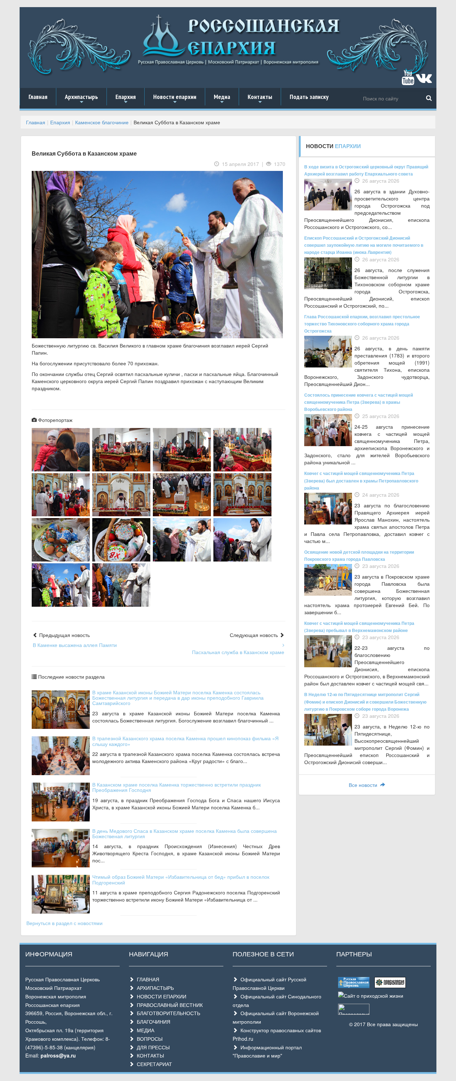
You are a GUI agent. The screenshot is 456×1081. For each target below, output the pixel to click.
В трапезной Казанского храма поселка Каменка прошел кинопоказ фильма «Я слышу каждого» (185, 741)
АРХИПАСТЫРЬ (154, 987)
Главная (37, 97)
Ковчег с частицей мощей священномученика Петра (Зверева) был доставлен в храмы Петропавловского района (361, 480)
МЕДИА (144, 1030)
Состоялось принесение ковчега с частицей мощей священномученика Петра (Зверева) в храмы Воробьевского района (358, 402)
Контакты (260, 99)
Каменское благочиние (102, 122)
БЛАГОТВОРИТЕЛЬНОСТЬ (167, 1013)
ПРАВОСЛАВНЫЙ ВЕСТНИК (168, 1004)
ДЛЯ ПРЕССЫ (152, 1047)
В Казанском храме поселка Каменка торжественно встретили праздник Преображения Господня (176, 787)
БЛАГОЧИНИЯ (152, 1021)
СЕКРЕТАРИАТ (153, 1063)
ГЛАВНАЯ (146, 979)
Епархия (125, 99)
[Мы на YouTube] (407, 80)
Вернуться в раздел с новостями (64, 922)
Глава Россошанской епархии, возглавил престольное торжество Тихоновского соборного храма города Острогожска (362, 323)
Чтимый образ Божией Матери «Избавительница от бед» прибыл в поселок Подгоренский (180, 879)
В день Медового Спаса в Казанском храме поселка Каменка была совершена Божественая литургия (184, 833)
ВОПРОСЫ (148, 1038)
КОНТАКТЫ (149, 1055)
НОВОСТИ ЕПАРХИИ (160, 996)
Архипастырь (81, 99)
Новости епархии (174, 99)
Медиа (222, 99)
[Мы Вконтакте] (424, 80)
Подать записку (309, 97)
